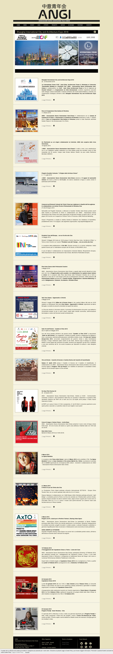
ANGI (39, 25)
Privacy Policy (65, 642)
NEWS (25, 25)
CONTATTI (88, 25)
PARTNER (80, 25)
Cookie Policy (65, 644)
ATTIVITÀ (46, 25)
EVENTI (32, 25)
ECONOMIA (71, 25)
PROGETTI (54, 25)
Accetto (27, 652)
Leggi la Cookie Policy (17, 652)
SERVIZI (63, 25)
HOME (18, 25)
